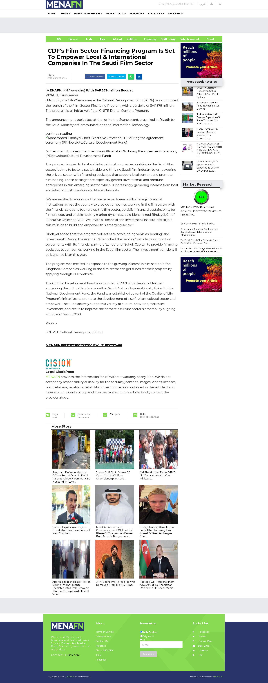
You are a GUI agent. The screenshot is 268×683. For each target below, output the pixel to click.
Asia (102, 39)
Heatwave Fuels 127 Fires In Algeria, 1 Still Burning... (208, 105)
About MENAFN (104, 650)
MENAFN (54, 90)
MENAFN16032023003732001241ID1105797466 (84, 345)
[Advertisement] (135, 25)
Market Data (114, 13)
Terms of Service (105, 631)
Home (51, 13)
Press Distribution (87, 13)
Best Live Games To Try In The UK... (198, 223)
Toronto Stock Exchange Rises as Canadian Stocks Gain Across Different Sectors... (202, 250)
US (55, 39)
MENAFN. (70, 677)
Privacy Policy (103, 636)
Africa (116, 39)
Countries (155, 13)
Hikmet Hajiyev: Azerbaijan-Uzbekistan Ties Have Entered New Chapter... (71, 530)
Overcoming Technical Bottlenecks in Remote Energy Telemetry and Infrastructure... (199, 232)
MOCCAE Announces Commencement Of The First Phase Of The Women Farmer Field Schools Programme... (114, 532)
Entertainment (185, 39)
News (64, 13)
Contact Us (102, 641)
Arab (89, 39)
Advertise (101, 645)
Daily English (149, 632)
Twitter (202, 636)
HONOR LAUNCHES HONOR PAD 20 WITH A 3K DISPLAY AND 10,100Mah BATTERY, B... (209, 149)
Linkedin (203, 650)
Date (51, 75)
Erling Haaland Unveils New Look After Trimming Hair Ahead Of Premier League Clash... (157, 532)
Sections (174, 13)
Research (136, 13)
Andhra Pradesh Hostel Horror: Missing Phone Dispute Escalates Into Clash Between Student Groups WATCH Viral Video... (71, 588)
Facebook (203, 631)
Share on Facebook (95, 76)
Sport (208, 39)
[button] (211, 4)
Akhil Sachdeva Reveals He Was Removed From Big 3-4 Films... (115, 583)
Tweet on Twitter (116, 76)
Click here (73, 654)
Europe (73, 39)
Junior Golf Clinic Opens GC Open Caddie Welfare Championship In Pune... (113, 475)
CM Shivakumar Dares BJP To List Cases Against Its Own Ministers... (158, 475)
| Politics (130, 39)
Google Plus (205, 641)
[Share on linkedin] (139, 77)
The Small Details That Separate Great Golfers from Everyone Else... (200, 241)
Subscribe (148, 654)
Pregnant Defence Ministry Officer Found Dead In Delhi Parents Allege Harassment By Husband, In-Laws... (71, 477)
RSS (200, 655)
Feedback (101, 659)
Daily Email (204, 645)
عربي (202, 4)
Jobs (98, 655)
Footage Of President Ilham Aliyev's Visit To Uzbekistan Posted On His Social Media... (157, 585)
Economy (150, 39)
